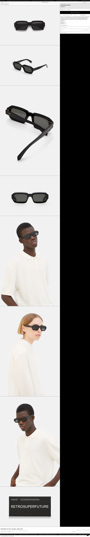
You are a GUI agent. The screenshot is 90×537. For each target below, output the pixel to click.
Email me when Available (75, 12)
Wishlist (14, 530)
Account (2, 530)
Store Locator (5, 530)
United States (23, 530)
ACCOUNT (84, 2)
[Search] (5, 2)
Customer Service (10, 530)
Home (2, 4)
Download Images (63, 27)
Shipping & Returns (64, 32)
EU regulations (9, 531)
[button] (88, 2)
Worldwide (19, 530)
